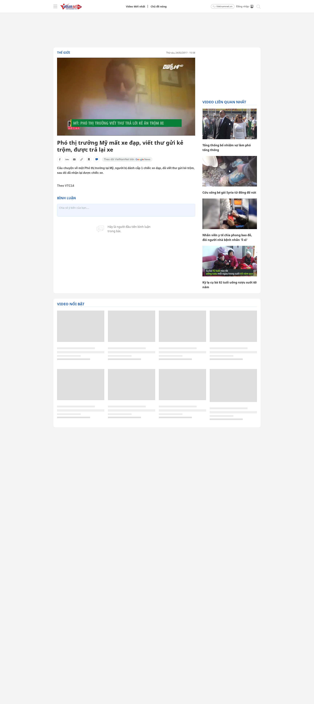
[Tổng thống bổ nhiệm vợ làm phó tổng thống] (229, 124)
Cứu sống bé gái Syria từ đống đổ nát (229, 193)
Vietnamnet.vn (224, 6)
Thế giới (63, 52)
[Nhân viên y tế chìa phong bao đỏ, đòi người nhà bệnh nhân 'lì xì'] (229, 214)
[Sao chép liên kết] (81, 159)
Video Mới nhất (135, 6)
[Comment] (96, 159)
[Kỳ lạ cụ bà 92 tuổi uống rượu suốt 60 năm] (229, 261)
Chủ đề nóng (159, 6)
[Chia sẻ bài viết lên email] (74, 159)
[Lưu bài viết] (89, 159)
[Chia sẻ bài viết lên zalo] (67, 159)
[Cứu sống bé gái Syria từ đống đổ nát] (229, 171)
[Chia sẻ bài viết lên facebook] (60, 159)
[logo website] (71, 6)
